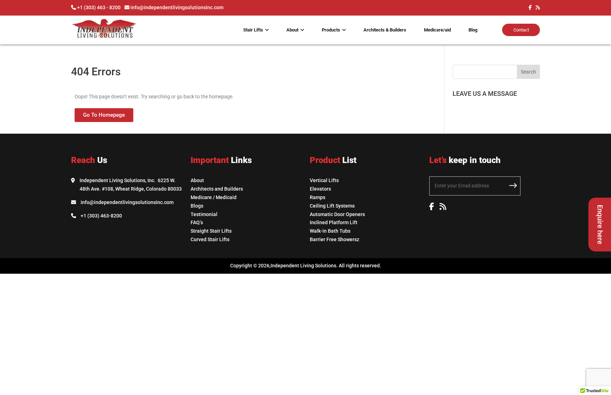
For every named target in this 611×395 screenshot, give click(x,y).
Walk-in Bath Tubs (330, 231)
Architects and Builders (217, 189)
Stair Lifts (253, 30)
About (292, 30)
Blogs (197, 206)
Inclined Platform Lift (333, 222)
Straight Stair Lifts (211, 231)
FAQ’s (197, 222)
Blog (473, 30)
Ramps (317, 197)
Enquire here (600, 224)
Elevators (320, 189)
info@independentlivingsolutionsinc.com (127, 202)
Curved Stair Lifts (210, 239)
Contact (521, 30)
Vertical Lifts (324, 180)
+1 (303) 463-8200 (101, 216)
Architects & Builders (384, 30)
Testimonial (204, 214)
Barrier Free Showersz (334, 239)
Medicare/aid (437, 30)
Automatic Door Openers (337, 214)
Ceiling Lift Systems (332, 206)
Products (331, 30)
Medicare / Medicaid (214, 197)
